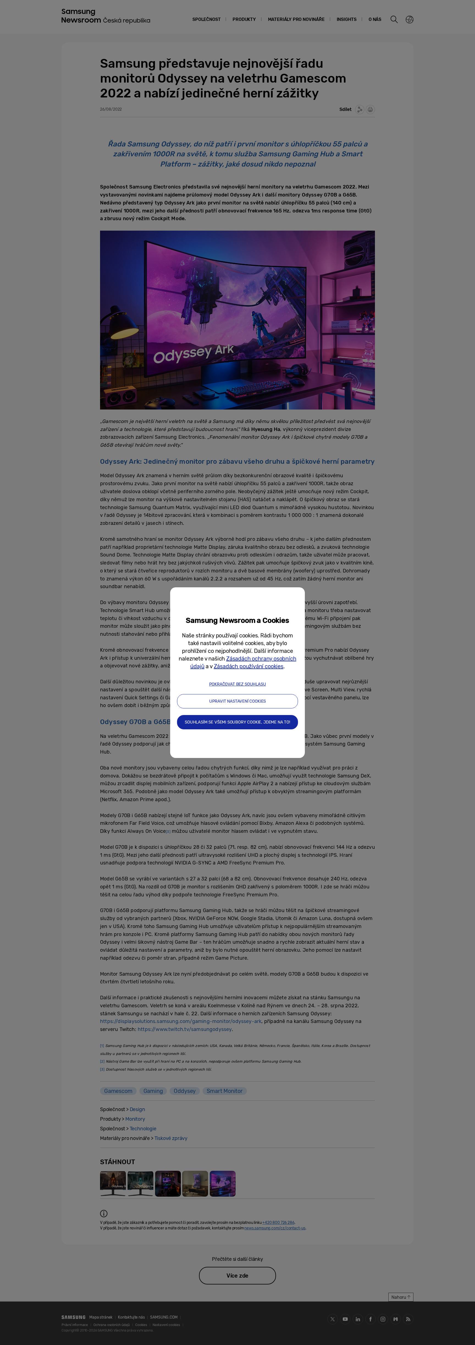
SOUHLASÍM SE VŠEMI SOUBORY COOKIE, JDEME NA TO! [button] (237, 722)
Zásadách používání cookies (248, 666)
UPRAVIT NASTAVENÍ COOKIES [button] (237, 701)
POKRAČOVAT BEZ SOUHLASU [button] (237, 684)
